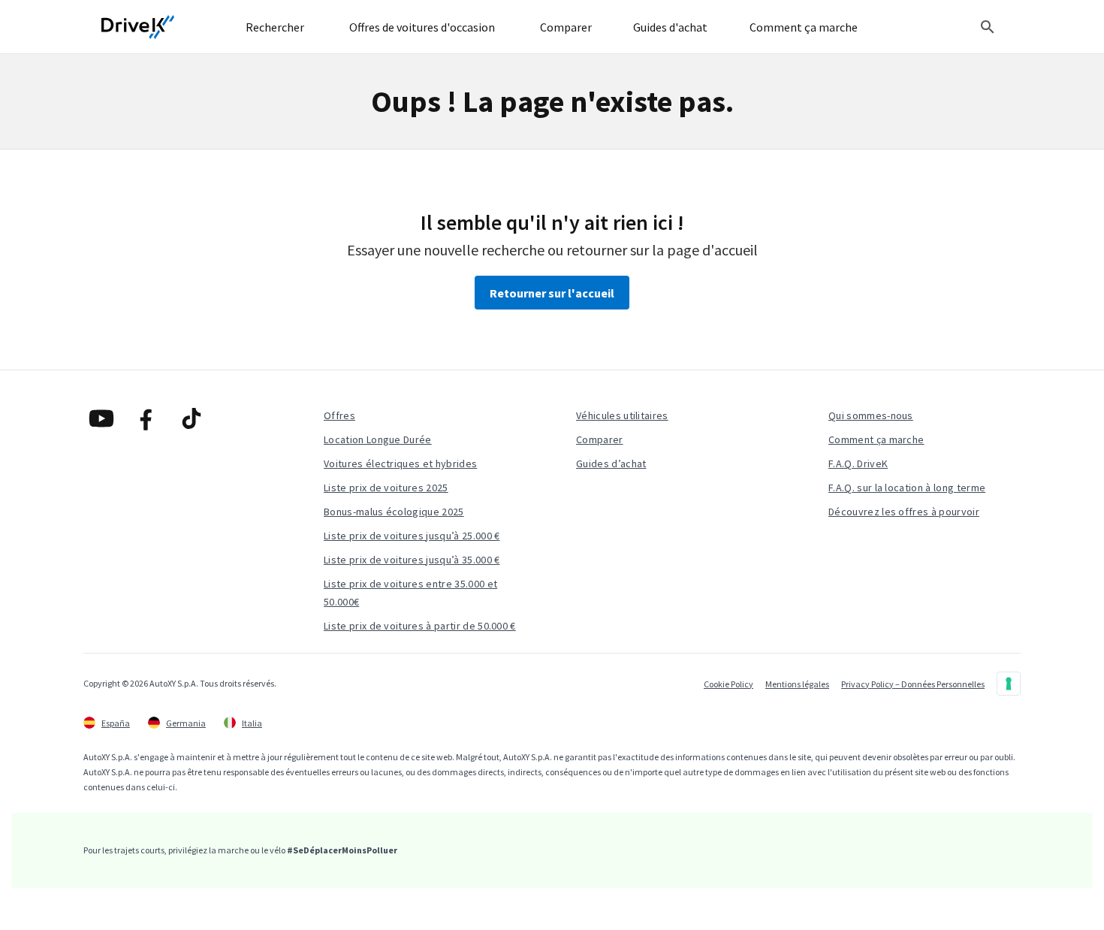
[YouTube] (101, 418)
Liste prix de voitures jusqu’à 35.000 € (411, 559)
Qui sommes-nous (870, 415)
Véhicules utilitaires (622, 415)
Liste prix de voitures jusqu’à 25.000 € (411, 535)
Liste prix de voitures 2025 (386, 487)
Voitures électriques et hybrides (400, 463)
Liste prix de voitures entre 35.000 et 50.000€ (410, 592)
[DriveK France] (138, 27)
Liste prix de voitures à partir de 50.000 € (420, 626)
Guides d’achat (611, 463)
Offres (339, 415)
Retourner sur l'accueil (552, 292)
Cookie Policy (728, 684)
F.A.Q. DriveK (858, 463)
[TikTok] (191, 418)
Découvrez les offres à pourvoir (903, 511)
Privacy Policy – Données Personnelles (913, 684)
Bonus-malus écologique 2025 (394, 511)
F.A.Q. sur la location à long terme (906, 487)
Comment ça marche (876, 439)
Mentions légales (797, 684)
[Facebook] (146, 418)
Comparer (599, 439)
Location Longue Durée (378, 439)
